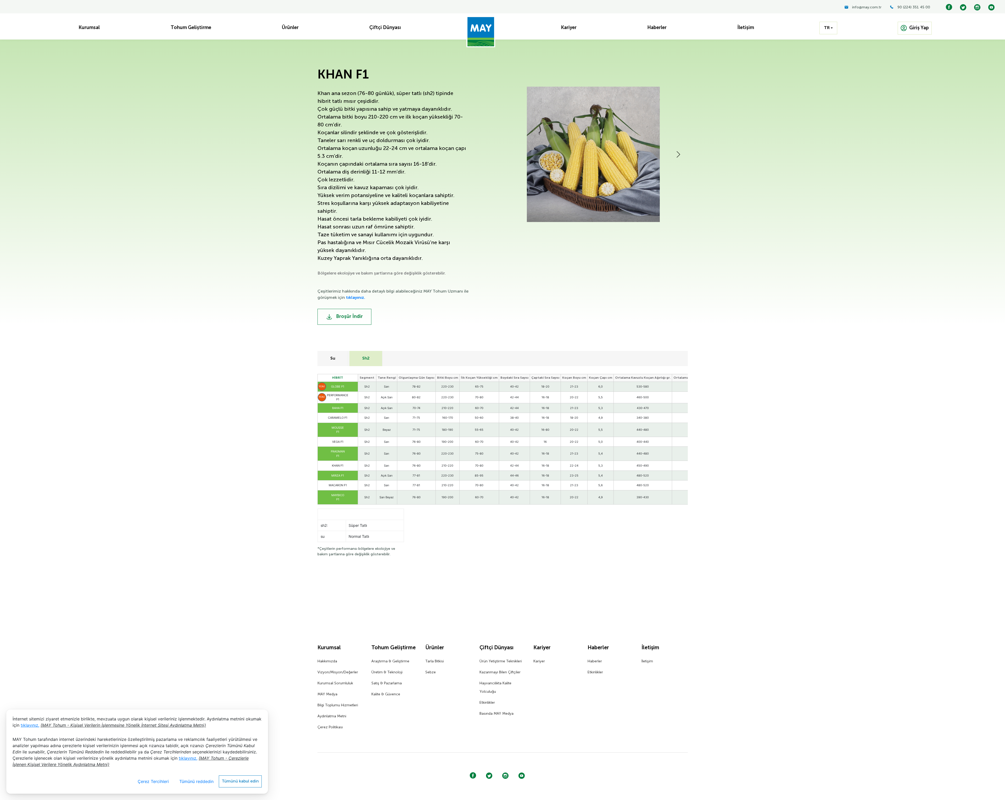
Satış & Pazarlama (386, 683)
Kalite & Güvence (385, 694)
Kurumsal (329, 648)
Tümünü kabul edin (240, 781)
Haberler (598, 648)
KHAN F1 (337, 465)
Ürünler (434, 648)
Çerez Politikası (330, 727)
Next (678, 154)
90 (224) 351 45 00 (913, 7)
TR (827, 28)
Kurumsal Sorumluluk (335, 683)
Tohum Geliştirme (393, 648)
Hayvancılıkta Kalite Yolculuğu (495, 687)
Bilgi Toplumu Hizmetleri (337, 705)
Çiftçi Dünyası (496, 648)
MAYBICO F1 (337, 497)
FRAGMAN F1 (338, 454)
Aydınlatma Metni (331, 716)
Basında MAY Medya (496, 713)
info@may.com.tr (866, 7)
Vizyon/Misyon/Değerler (337, 672)
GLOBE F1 (337, 386)
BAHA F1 (337, 408)
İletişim (650, 648)
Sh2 (366, 358)
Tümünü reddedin (196, 781)
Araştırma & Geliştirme (390, 661)
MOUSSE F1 (338, 430)
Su (332, 358)
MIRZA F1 (337, 475)
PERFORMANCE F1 (337, 397)
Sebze (430, 672)
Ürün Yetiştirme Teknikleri (500, 661)
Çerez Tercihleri (153, 781)
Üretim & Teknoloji (387, 672)
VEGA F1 (337, 442)
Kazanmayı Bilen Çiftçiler (500, 672)
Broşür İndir (349, 316)
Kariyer (542, 648)
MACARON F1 (338, 485)
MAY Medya (327, 694)
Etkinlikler (487, 702)
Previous (494, 154)
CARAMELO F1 (337, 417)
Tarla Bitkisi (434, 661)
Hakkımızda (327, 661)
